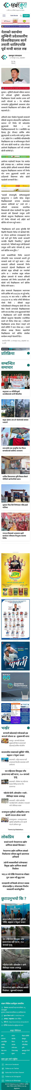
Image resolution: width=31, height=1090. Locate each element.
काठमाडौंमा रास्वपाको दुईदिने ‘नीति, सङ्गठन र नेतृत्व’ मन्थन (14, 921)
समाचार (3, 1039)
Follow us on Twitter (12, 1068)
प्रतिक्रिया (7, 353)
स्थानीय (13, 1039)
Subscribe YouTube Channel (14, 1072)
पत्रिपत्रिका (25, 1044)
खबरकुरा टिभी (26, 1050)
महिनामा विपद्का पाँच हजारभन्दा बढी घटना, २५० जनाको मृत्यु (15, 774)
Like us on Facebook (12, 1064)
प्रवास (2, 1053)
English (26, 15)
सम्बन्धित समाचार (8, 365)
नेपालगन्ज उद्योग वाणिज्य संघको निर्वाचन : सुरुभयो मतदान (15, 989)
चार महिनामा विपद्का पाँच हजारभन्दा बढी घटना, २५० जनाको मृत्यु (13, 942)
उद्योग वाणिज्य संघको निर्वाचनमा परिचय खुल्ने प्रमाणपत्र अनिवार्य (15, 853)
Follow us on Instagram (13, 1076)
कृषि (23, 1047)
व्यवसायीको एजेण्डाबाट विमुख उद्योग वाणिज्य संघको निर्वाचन (15, 865)
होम (2, 1036)
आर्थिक (3, 1044)
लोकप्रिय (7, 837)
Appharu (17, 1088)
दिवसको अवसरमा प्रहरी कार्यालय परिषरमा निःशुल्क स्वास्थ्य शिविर (14, 535)
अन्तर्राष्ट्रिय (4, 1042)
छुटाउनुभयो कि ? (13, 898)
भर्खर (5, 728)
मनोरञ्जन (14, 1047)
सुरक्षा (13, 1053)
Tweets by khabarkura (15, 830)
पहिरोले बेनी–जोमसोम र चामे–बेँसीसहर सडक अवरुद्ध (15, 966)
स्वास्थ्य (13, 1044)
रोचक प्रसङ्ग (15, 1050)
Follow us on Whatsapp (13, 1080)
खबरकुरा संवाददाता (15, 55)
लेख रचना (3, 1050)
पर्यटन (13, 1036)
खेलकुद (24, 1039)
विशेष (2, 1047)
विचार (13, 1042)
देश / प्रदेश (25, 1042)
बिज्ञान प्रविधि (25, 1036)
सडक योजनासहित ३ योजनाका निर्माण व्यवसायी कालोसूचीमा (15, 886)
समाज (23, 1053)
